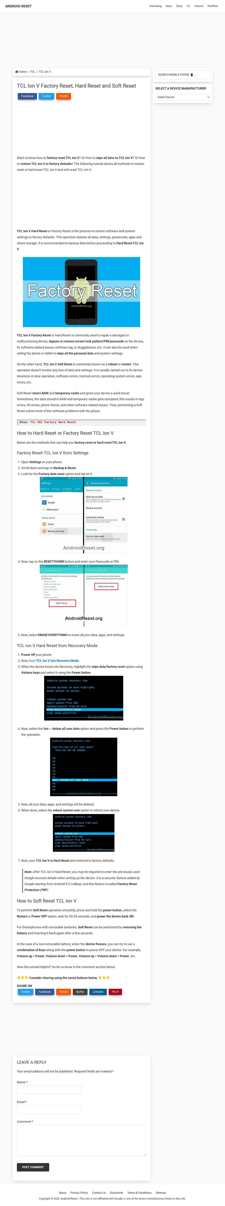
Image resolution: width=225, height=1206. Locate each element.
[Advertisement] (112, 41)
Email (22, 1102)
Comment (25, 1121)
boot (54, 660)
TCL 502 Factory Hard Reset (53, 422)
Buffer (80, 991)
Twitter (25, 991)
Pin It (115, 991)
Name (22, 1082)
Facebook (45, 991)
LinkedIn (98, 991)
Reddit (64, 991)
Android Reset (18, 6)
